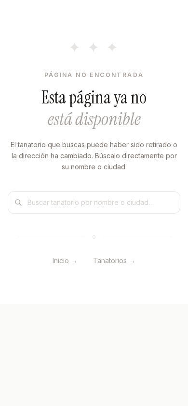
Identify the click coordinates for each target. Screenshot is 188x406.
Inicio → (65, 260)
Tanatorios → (114, 260)
